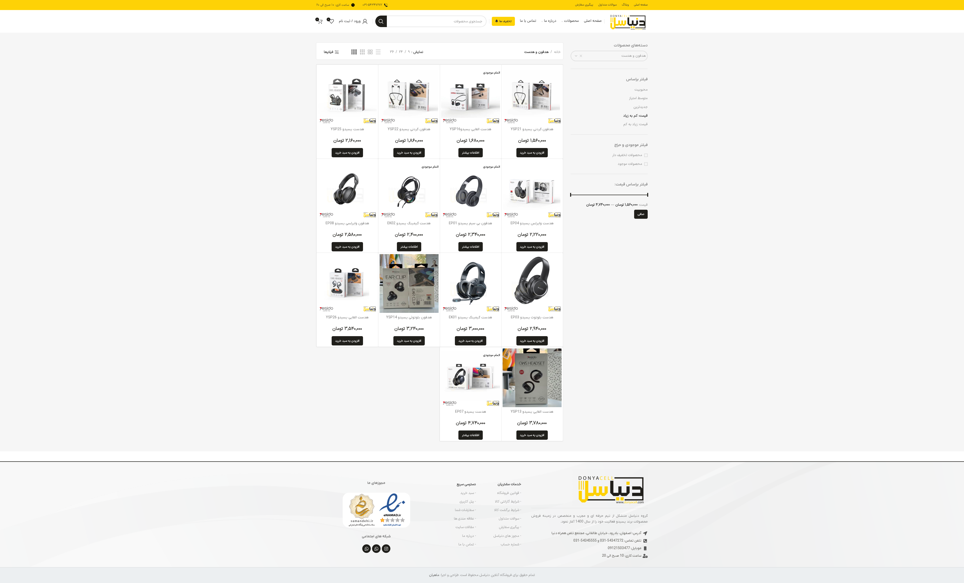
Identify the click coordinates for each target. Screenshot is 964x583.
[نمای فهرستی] (378, 52)
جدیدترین (640, 107)
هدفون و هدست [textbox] (634, 55)
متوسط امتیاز (638, 98)
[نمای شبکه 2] (370, 52)
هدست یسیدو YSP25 (347, 129)
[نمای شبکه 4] (354, 52)
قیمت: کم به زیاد (635, 115)
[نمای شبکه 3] (362, 52)
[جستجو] (381, 21)
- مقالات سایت (466, 527)
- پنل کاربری (468, 501)
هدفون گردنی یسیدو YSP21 (532, 129)
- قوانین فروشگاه (509, 493)
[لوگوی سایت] (627, 21)
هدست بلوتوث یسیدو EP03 (532, 317)
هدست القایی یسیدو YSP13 (532, 411)
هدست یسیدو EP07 (470, 411)
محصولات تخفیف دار (627, 155)
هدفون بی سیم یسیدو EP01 (470, 223)
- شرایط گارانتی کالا (508, 501)
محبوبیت (641, 89)
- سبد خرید (468, 493)
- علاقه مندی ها (465, 518)
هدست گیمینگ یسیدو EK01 (470, 317)
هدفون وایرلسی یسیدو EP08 (347, 223)
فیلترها (328, 52)
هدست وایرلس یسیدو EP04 (532, 223)
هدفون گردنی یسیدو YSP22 (409, 129)
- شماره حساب (511, 544)
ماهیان (434, 575)
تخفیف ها (505, 21)
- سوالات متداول (510, 518)
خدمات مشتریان (509, 484)
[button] (532, 152)
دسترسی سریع (466, 484)
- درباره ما (469, 536)
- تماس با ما (467, 544)
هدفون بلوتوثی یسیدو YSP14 (409, 317)
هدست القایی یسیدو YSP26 (347, 317)
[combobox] (609, 56)
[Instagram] (386, 548)
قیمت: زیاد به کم (635, 124)
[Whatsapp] (376, 548)
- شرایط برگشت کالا (507, 510)
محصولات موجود (630, 164)
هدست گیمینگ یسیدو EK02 (409, 223)
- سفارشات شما (465, 510)
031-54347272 (372, 5)
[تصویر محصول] (347, 189)
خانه (557, 52)
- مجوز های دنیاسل (507, 536)
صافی (641, 214)
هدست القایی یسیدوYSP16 (470, 129)
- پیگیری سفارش (510, 527)
